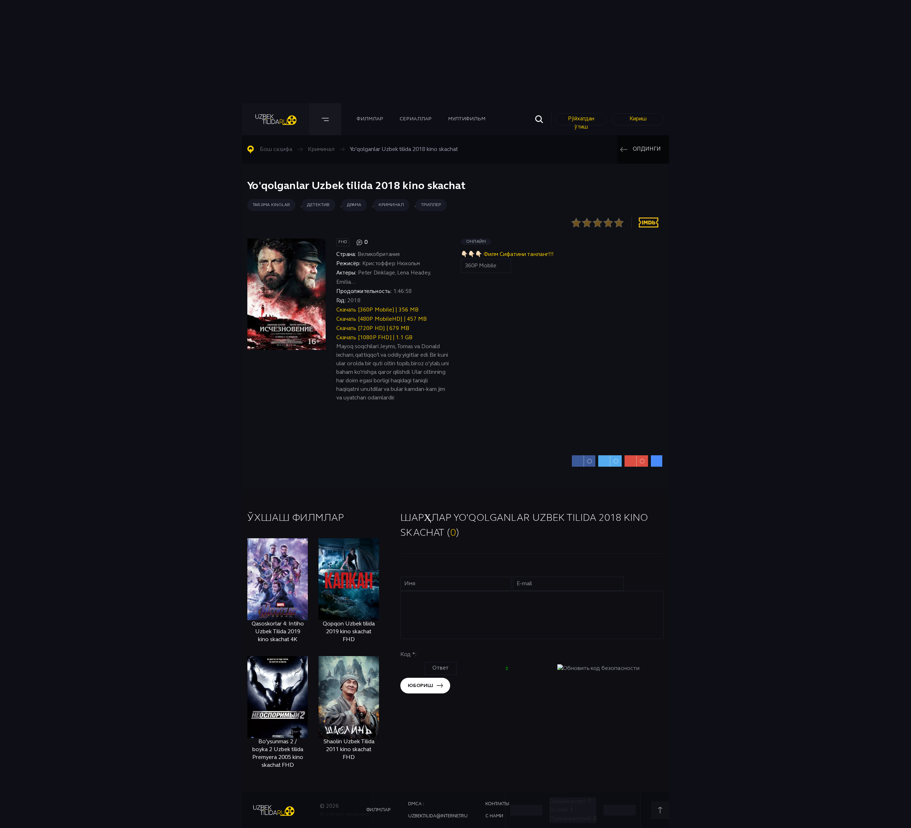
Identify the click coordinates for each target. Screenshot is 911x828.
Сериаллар (416, 119)
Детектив (318, 205)
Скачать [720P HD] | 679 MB (372, 328)
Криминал (391, 205)
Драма (354, 205)
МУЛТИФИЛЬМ (466, 119)
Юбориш (420, 685)
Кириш (638, 118)
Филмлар (370, 119)
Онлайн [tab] (476, 241)
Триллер (431, 205)
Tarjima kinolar (271, 205)
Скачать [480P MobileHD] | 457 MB (381, 319)
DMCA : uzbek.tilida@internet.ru (438, 810)
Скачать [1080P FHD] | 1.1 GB (374, 337)
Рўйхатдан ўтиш (581, 120)
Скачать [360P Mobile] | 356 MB (377, 310)
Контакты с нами (497, 810)
